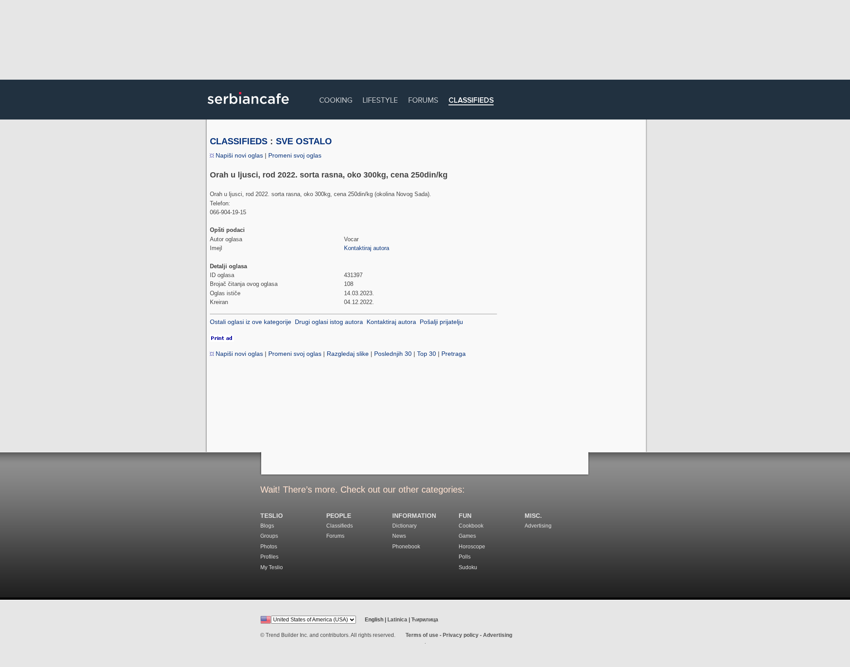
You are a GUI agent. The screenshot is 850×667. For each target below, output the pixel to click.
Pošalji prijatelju (441, 321)
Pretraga (453, 353)
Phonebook (406, 547)
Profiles (269, 557)
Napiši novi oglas (238, 155)
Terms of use (422, 635)
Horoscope (472, 547)
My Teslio (271, 567)
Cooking (335, 99)
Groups (269, 536)
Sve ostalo (304, 141)
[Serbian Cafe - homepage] (248, 107)
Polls (465, 557)
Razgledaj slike (348, 353)
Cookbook (471, 526)
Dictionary (404, 526)
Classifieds (471, 100)
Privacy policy (461, 635)
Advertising (538, 526)
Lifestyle (380, 99)
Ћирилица (424, 620)
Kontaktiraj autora (366, 248)
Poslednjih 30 (393, 353)
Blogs (267, 526)
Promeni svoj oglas (294, 155)
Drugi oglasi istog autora (329, 321)
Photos (268, 547)
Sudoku (468, 567)
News (399, 536)
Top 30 (426, 353)
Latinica (397, 620)
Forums (423, 99)
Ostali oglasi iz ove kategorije (250, 321)
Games (467, 536)
